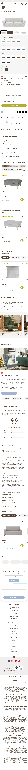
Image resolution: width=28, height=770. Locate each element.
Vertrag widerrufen (14, 616)
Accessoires (5, 257)
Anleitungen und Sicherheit (13, 156)
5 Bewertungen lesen (16, 84)
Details (8, 140)
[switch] (21, 669)
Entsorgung (14, 618)
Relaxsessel (14, 646)
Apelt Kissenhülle (5, 262)
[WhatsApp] (17, 112)
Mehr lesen (13, 388)
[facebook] (9, 661)
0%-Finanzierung (14, 613)
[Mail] (26, 112)
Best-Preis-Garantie (14, 610)
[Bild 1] (3, 32)
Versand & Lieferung (14, 615)
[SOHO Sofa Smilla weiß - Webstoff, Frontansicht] (14, 21)
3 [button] (2, 69)
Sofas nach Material (8, 557)
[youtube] (19, 661)
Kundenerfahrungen (14, 630)
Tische (23, 257)
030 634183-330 (12, 121)
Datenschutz (7, 667)
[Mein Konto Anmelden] (22, 4)
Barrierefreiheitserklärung (10, 670)
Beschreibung (10, 144)
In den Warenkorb (14, 105)
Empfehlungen (21, 129)
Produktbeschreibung (6, 129)
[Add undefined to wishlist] (26, 76)
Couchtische (14, 649)
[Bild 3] (17, 32)
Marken (14, 640)
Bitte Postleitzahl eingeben (8, 98)
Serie (15, 129)
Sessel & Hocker (15, 257)
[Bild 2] (10, 32)
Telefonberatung (14, 608)
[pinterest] (16, 661)
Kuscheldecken (14, 651)
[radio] (14, 430)
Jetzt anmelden (14, 580)
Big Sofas (14, 645)
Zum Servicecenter (14, 597)
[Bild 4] (23, 32)
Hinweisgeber (7, 668)
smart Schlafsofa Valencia (7, 520)
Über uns (14, 625)
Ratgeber (14, 631)
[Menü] (22, 666)
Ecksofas (14, 643)
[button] (1, 3)
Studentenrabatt (14, 628)
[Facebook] (20, 112)
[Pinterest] (23, 112)
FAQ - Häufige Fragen (14, 607)
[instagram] (12, 661)
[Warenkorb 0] (26, 4)
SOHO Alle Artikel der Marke (9, 393)
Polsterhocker (14, 648)
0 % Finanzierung (10, 152)
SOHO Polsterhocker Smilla (7, 173)
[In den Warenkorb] (22, 199)
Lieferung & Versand (11, 148)
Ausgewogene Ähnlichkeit (9, 515)
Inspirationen (14, 633)
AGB (5, 665)
